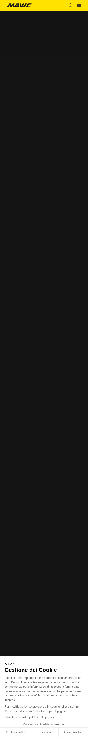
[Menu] (79, 5)
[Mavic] (18, 5)
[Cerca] (70, 5)
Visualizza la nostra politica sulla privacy (29, 717)
